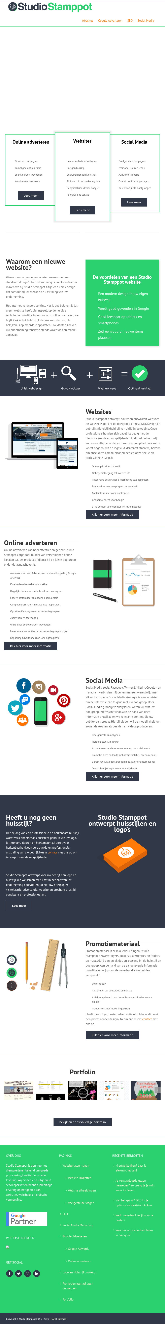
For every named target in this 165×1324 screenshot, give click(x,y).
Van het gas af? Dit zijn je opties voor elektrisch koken (134, 1202)
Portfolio (68, 1299)
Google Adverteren (75, 1236)
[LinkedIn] (36, 1273)
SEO (65, 1214)
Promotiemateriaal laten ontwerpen (78, 1286)
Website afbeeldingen (82, 1190)
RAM (53, 1318)
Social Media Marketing (78, 1225)
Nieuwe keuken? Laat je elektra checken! (131, 1168)
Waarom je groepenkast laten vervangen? (134, 1232)
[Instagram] (27, 1273)
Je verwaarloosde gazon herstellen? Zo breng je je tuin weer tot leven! (135, 1185)
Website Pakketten (79, 1178)
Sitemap (62, 1318)
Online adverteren (79, 1261)
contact (52, 852)
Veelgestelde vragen (81, 1203)
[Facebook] (9, 1273)
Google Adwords (78, 1249)
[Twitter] (18, 1273)
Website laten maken (76, 1165)
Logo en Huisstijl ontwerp (79, 1272)
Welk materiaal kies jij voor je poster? (134, 1217)
